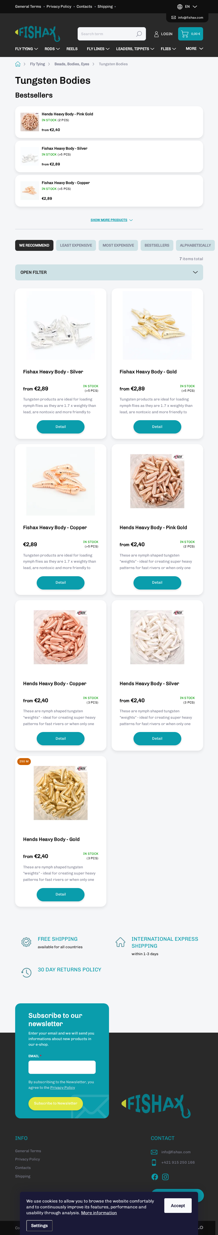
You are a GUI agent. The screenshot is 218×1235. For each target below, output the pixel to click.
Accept (178, 1205)
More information (99, 1212)
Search (139, 33)
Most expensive (118, 245)
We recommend (34, 245)
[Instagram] (165, 1176)
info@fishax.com (176, 1152)
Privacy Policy (59, 6)
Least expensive (76, 245)
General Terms (28, 6)
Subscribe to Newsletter (55, 1103)
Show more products (109, 220)
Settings (39, 1225)
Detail (61, 426)
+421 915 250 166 (178, 1162)
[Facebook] (155, 1176)
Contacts (84, 6)
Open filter (33, 272)
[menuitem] (27, 49)
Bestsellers (157, 245)
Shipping (105, 6)
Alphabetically (195, 245)
